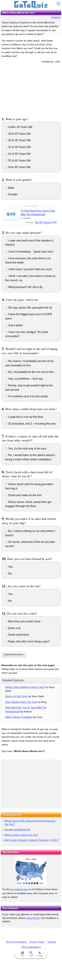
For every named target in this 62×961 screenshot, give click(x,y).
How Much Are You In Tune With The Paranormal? (37, 212)
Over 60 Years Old (18, 167)
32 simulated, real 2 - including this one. (31, 423)
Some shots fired (18, 634)
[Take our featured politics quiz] (31, 871)
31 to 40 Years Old (19, 147)
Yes (10, 566)
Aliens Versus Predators (18, 717)
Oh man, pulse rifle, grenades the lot (29, 307)
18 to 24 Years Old (19, 133)
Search (31, 956)
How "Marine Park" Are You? (21, 701)
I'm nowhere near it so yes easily (27, 396)
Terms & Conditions (16, 941)
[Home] (31, 5)
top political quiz (19, 889)
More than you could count (23, 621)
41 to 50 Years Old (19, 153)
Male (10, 187)
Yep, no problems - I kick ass (25, 378)
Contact (52, 941)
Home (22, 956)
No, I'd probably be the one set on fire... (31, 371)
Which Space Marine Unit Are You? (25, 687)
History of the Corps (16, 696)
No (9, 573)
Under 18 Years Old (19, 127)
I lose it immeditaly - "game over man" (30, 251)
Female (12, 194)
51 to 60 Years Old (19, 160)
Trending (40, 956)
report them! (33, 918)
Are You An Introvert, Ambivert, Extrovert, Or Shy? (32, 840)
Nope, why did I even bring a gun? (28, 641)
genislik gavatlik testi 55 (17, 829)
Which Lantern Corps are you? (21, 834)
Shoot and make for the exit (24, 495)
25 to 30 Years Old (19, 140)
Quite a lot (13, 628)
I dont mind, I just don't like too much (29, 269)
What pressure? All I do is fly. (25, 287)
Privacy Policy (37, 941)
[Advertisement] (31, 89)
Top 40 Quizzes (43, 222)
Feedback (55, 17)
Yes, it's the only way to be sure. (27, 448)
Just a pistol (15, 325)
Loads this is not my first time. (25, 416)
